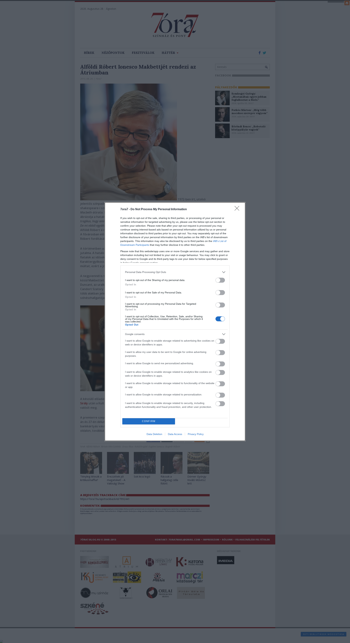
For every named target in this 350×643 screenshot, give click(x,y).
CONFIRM (148, 421)
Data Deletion (154, 434)
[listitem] (175, 272)
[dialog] (175, 321)
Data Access (175, 434)
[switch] (220, 280)
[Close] (238, 209)
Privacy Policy (196, 434)
